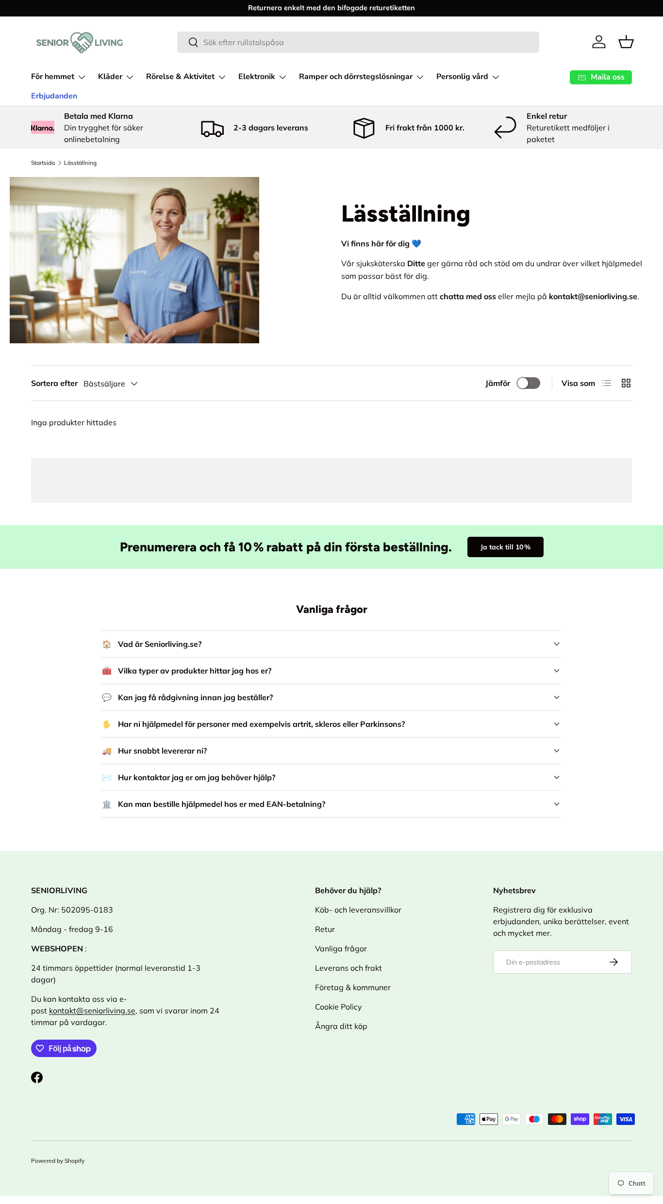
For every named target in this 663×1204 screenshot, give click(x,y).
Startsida (43, 162)
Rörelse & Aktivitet (180, 76)
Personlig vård (462, 76)
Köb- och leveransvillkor (358, 910)
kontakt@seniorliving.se (92, 1010)
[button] (626, 41)
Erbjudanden (54, 96)
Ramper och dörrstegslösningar (356, 76)
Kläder (110, 76)
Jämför (497, 383)
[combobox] (358, 42)
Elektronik (256, 76)
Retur (325, 929)
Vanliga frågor (341, 948)
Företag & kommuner (353, 987)
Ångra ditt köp (341, 1026)
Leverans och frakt (348, 968)
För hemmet (52, 76)
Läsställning (80, 162)
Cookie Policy (338, 1006)
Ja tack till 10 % (505, 547)
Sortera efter (54, 383)
